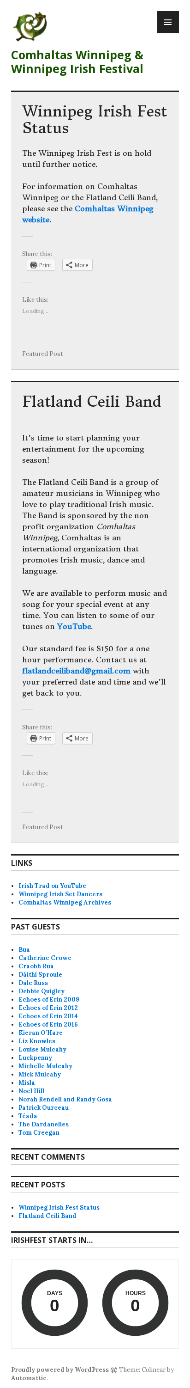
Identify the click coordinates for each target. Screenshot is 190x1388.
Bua (24, 950)
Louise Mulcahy (42, 1049)
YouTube (74, 626)
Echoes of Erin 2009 (48, 999)
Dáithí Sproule (40, 974)
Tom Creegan (38, 1133)
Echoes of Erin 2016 (48, 1024)
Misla (26, 1083)
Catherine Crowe (44, 958)
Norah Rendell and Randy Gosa (65, 1099)
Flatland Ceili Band (91, 401)
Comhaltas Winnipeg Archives (64, 902)
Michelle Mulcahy (45, 1066)
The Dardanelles (43, 1124)
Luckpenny (35, 1058)
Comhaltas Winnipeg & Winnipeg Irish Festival (77, 61)
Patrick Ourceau (43, 1108)
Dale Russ (33, 983)
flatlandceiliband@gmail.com (76, 670)
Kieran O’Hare (40, 1033)
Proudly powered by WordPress (60, 1370)
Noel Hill (31, 1091)
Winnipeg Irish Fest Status (94, 119)
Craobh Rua (36, 966)
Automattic (29, 1378)
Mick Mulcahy (39, 1074)
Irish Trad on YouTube (52, 886)
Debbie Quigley (41, 991)
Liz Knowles (36, 1041)
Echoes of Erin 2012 (48, 1008)
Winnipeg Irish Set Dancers (60, 894)
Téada (27, 1116)
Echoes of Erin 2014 (48, 1016)
